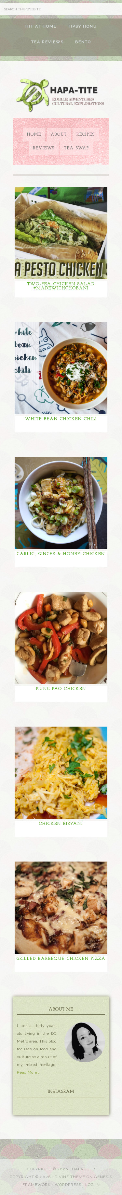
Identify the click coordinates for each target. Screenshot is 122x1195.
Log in (92, 1184)
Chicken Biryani (61, 824)
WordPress (68, 1184)
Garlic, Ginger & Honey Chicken (61, 554)
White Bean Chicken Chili (61, 419)
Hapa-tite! (83, 1169)
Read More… (28, 1072)
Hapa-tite (61, 96)
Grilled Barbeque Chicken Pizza (61, 959)
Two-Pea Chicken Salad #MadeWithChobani (61, 286)
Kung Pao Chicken (61, 689)
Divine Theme (70, 1177)
